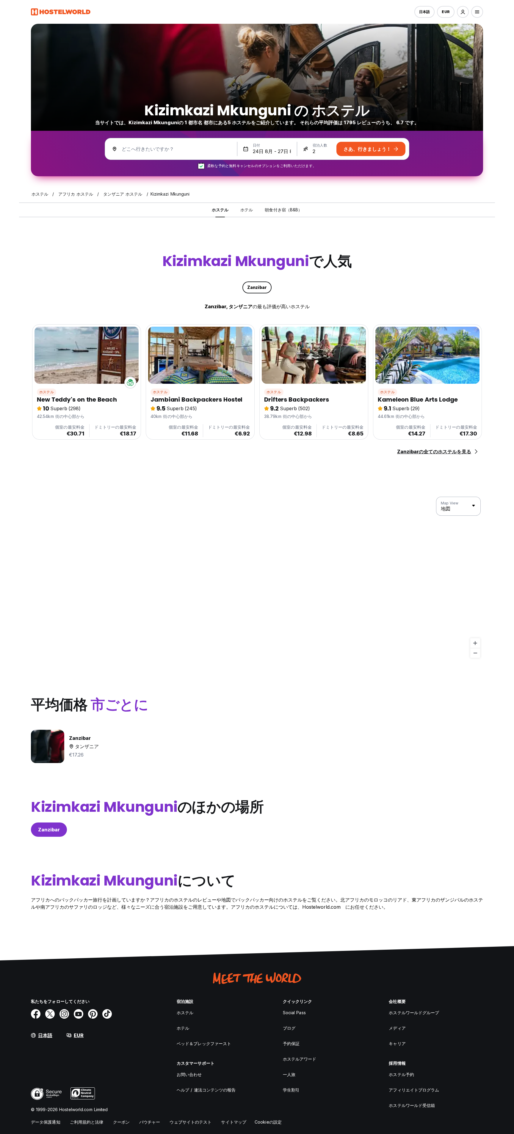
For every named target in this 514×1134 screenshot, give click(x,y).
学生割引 (291, 1089)
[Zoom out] (475, 653)
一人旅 (289, 1074)
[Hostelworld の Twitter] (50, 1014)
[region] (257, 577)
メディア (397, 1028)
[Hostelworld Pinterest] (93, 1014)
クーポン (121, 1121)
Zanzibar (49, 830)
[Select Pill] (463, 12)
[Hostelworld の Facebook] (35, 1014)
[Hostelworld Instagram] (64, 1014)
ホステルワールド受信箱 (412, 1105)
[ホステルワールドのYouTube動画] (78, 1014)
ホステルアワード (299, 1058)
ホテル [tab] (246, 209)
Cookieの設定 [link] (268, 1121)
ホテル (183, 1028)
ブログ (289, 1028)
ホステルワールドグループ (414, 1012)
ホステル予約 (401, 1074)
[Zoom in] (475, 643)
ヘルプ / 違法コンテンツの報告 (206, 1089)
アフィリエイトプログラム (414, 1089)
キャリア (397, 1043)
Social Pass (294, 1012)
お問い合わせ (189, 1074)
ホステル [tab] (220, 209)
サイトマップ (233, 1121)
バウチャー (149, 1121)
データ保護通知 (45, 1121)
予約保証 (291, 1043)
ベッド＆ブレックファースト (204, 1043)
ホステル (46, 392)
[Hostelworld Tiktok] (107, 1014)
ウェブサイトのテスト (190, 1121)
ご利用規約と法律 (87, 1121)
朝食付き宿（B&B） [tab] (283, 209)
